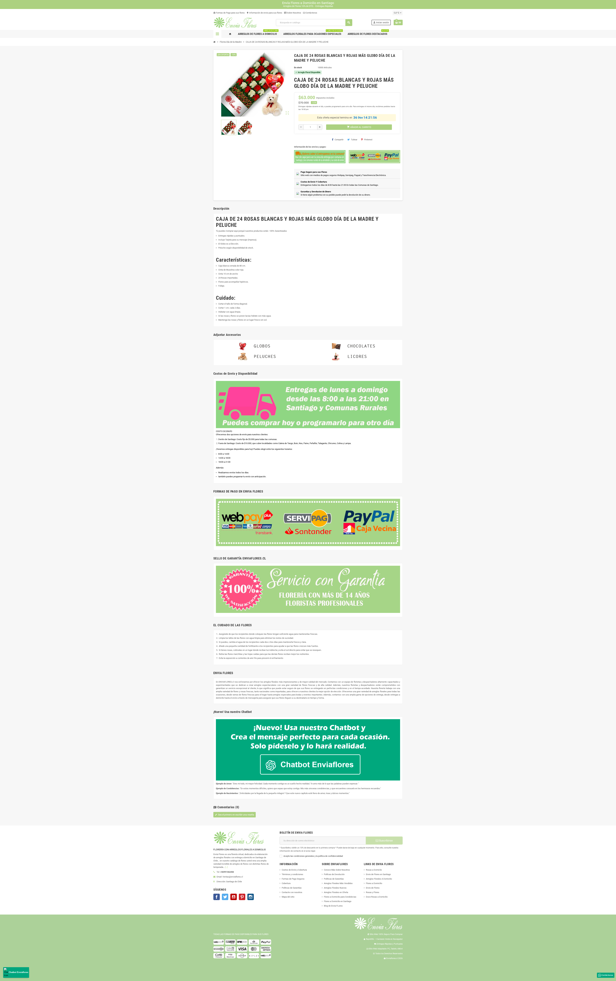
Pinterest (368, 139)
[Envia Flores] (235, 22)
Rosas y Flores (372, 892)
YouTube (233, 897)
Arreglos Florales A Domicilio (379, 879)
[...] (226, 867)
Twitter (225, 897)
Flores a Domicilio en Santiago (337, 901)
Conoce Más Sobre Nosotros (337, 870)
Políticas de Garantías (292, 888)
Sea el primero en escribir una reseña (234, 814)
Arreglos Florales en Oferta (336, 892)
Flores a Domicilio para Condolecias (340, 897)
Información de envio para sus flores (264, 13)
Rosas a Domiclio (374, 870)
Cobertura (286, 883)
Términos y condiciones (292, 874)
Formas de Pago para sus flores (229, 13)
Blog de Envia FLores (333, 906)
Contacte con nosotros (292, 892)
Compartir (339, 139)
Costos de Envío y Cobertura (294, 870)
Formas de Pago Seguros (293, 879)
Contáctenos (311, 13)
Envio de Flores (373, 888)
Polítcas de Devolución (334, 874)
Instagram (250, 897)
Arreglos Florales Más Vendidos (338, 883)
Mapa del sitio (288, 897)
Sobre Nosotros (294, 13)
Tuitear (354, 139)
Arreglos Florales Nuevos (335, 888)
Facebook (216, 897)
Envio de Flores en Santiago (378, 874)
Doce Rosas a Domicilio (377, 897)
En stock (298, 67)
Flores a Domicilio (374, 883)
